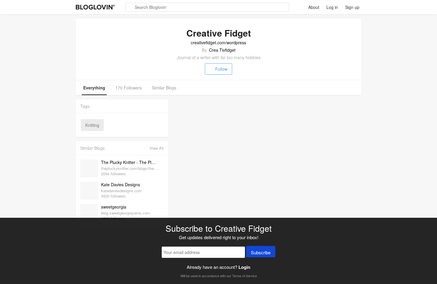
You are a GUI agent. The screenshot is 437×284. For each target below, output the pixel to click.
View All (157, 148)
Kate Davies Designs (120, 184)
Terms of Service (244, 275)
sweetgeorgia (113, 206)
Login (244, 267)
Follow (221, 69)
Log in (332, 7)
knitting (92, 125)
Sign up (352, 7)
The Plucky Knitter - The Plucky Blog (131, 162)
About (313, 7)
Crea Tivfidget (222, 50)
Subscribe (261, 252)
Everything (94, 88)
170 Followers (128, 88)
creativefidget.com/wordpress (218, 42)
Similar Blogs (164, 88)
